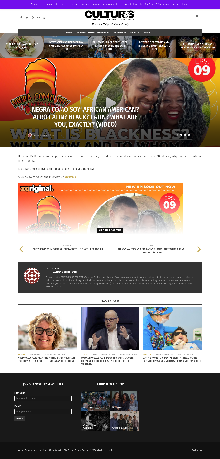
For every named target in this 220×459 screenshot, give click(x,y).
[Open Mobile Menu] (199, 17)
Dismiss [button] (186, 4)
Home (69, 32)
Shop (133, 32)
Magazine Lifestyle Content (91, 32)
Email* (17, 406)
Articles (32, 101)
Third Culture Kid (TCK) (55, 354)
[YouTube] (38, 17)
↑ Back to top (196, 450)
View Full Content (110, 230)
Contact (147, 32)
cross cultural (108, 354)
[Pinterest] (33, 17)
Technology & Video (129, 354)
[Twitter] (27, 17)
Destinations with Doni (43, 135)
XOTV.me (70, 177)
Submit (19, 418)
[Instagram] (44, 17)
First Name (20, 393)
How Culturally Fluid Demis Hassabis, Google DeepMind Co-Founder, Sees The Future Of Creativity (107, 361)
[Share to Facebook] (177, 135)
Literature (35, 354)
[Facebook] (21, 17)
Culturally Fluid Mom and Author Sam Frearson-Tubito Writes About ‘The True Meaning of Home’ (47, 359)
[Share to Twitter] (181, 135)
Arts (95, 354)
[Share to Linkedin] (185, 135)
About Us (118, 32)
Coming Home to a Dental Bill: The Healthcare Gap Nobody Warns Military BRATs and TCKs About (172, 359)
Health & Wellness (164, 354)
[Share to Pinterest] (189, 135)
